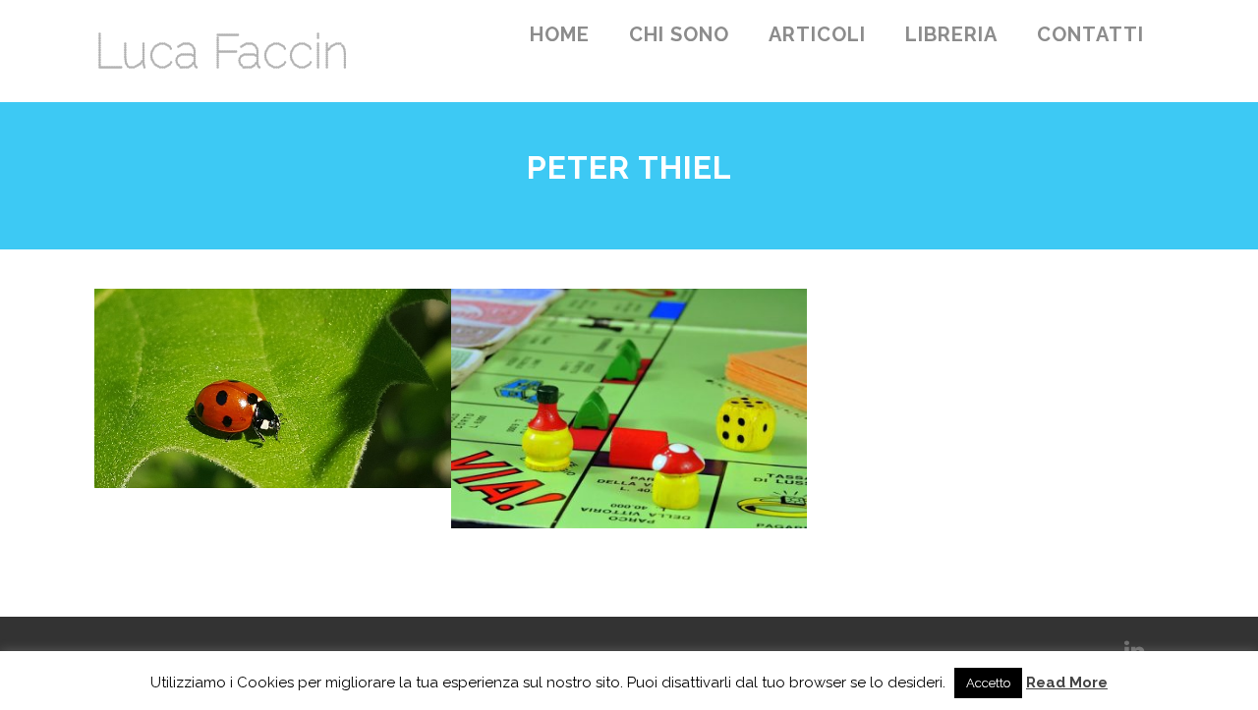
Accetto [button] (988, 683)
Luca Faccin (221, 51)
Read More (1067, 682)
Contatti (1090, 34)
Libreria (951, 34)
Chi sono (679, 34)
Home (560, 34)
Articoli (817, 34)
